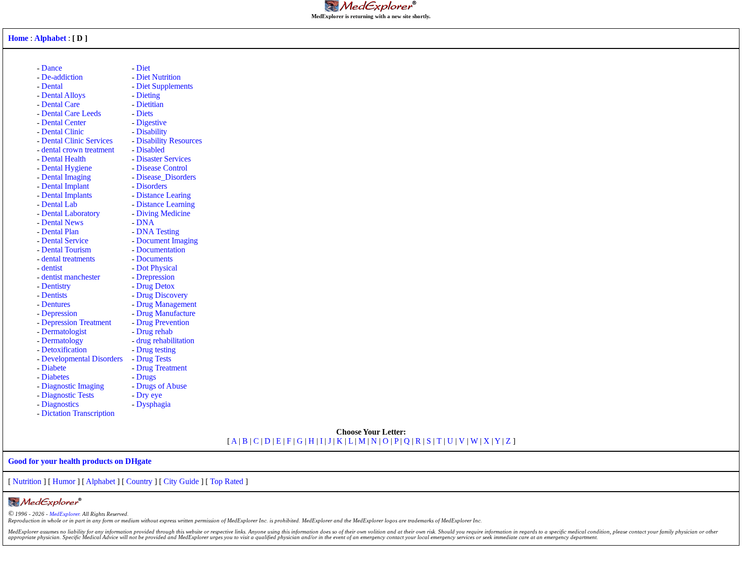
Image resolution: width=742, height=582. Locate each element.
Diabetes (55, 377)
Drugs (146, 377)
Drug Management (166, 304)
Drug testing (156, 349)
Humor (63, 481)
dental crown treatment (77, 149)
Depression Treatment (76, 322)
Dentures (55, 304)
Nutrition (27, 481)
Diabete (53, 367)
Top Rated (226, 481)
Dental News (62, 222)
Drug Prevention (162, 322)
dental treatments (68, 258)
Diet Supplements (164, 86)
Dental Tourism (66, 249)
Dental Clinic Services (77, 140)
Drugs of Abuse (161, 386)
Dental (52, 86)
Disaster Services (163, 158)
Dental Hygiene (66, 168)
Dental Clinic (62, 131)
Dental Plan (60, 231)
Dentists (54, 295)
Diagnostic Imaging (72, 386)
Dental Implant (65, 186)
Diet (143, 68)
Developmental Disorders (82, 358)
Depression (59, 313)
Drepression (155, 277)
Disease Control (161, 168)
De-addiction (62, 77)
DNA (145, 222)
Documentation (160, 249)
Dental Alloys (63, 95)
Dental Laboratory (70, 213)
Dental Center (63, 122)
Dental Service (64, 240)
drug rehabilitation (165, 340)
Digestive (151, 122)
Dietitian (150, 104)
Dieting (148, 95)
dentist (51, 267)
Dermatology (62, 340)
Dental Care (60, 104)
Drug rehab (154, 331)
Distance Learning (165, 204)
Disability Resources (169, 140)
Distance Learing (163, 195)
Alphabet (100, 481)
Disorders (151, 186)
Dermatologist (63, 331)
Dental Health (63, 158)
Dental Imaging (66, 177)
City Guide (181, 481)
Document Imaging (167, 240)
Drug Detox (155, 286)
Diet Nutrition (158, 77)
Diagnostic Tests (67, 395)
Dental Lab (59, 204)
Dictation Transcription (78, 413)
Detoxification (64, 349)
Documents (154, 258)
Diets (144, 113)
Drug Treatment (161, 367)
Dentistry (56, 286)
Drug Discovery (162, 295)
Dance (51, 68)
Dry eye (149, 395)
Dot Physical (156, 267)
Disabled (150, 149)
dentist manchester (70, 277)
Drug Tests (153, 358)
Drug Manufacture (165, 313)
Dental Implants (66, 195)
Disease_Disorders (166, 177)
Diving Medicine (163, 213)
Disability (151, 131)
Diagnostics (60, 404)
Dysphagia (153, 404)
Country (139, 481)
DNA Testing (157, 231)
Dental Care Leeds (71, 113)
